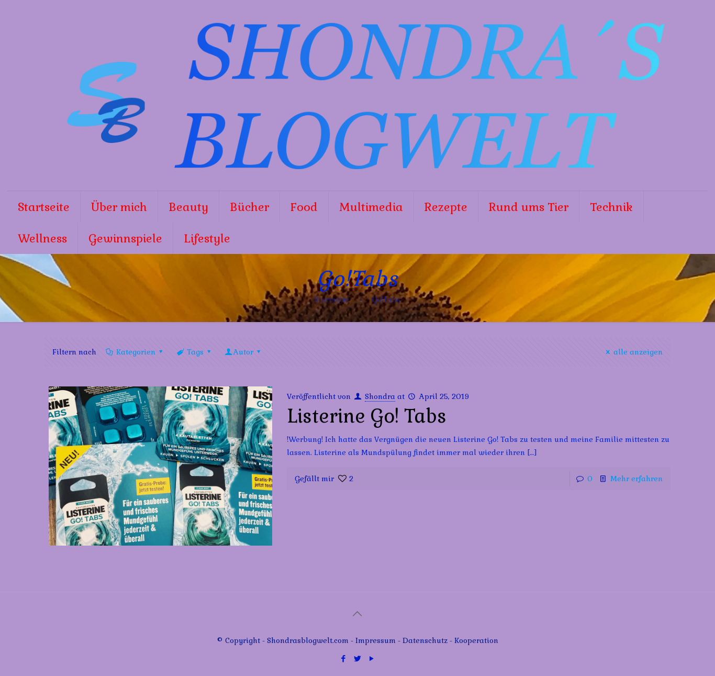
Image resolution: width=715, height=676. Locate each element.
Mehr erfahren (636, 478)
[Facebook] (343, 658)
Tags (195, 352)
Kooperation (476, 640)
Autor (243, 352)
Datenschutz (426, 640)
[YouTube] (371, 658)
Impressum (375, 640)
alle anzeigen (638, 352)
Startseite (332, 299)
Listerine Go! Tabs (366, 416)
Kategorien (135, 352)
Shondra (380, 396)
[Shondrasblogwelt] (357, 95)
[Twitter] (357, 658)
